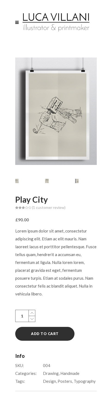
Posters (65, 381)
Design (49, 381)
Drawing (51, 373)
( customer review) (49, 207)
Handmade (69, 373)
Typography (85, 381)
